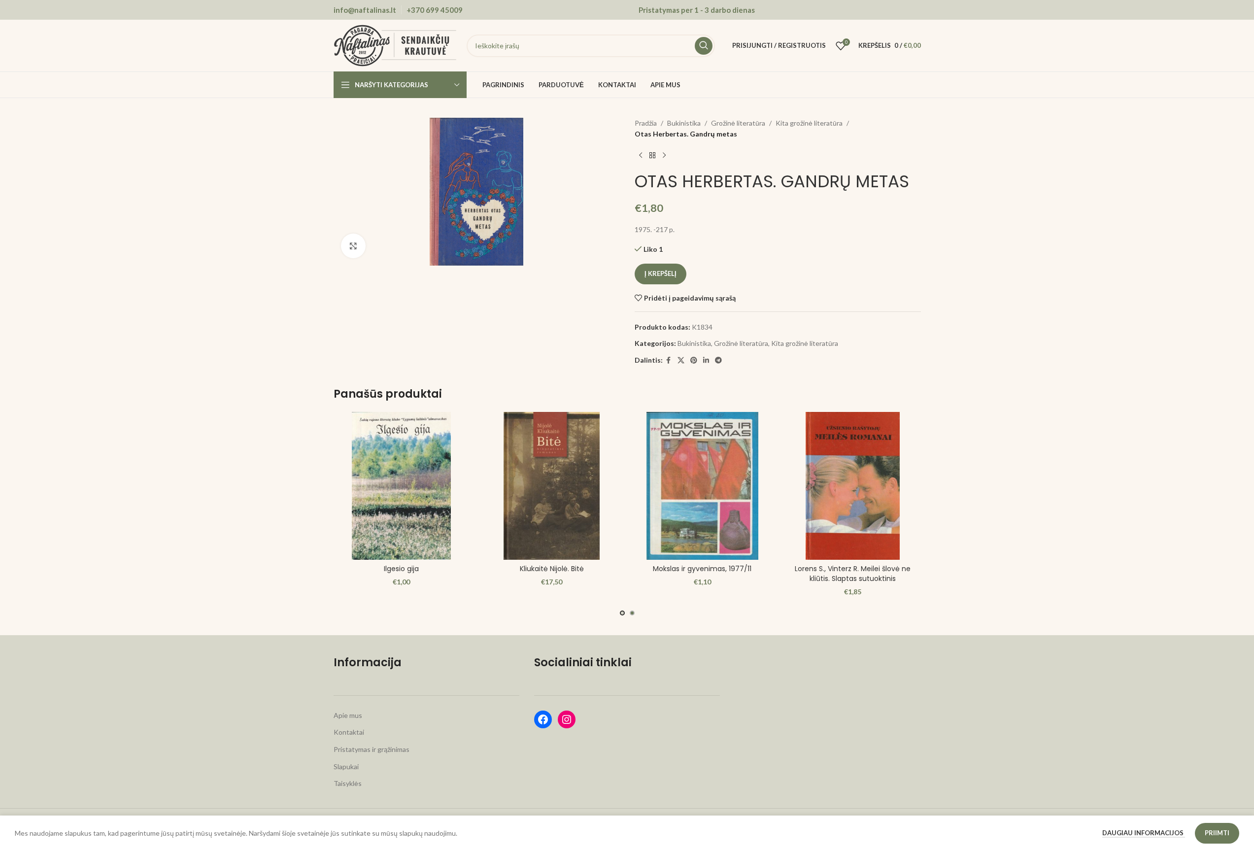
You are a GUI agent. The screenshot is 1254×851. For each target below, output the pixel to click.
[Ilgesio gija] (402, 486)
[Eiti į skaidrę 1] (622, 613)
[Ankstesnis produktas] (640, 156)
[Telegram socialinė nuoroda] (718, 360)
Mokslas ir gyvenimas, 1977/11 (702, 569)
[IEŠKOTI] (703, 46)
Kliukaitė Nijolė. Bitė (552, 569)
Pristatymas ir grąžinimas (371, 749)
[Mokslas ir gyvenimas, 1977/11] (703, 486)
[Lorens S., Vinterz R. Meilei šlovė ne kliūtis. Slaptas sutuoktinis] (853, 486)
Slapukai (346, 766)
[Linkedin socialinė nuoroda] (706, 360)
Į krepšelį (660, 273)
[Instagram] (567, 719)
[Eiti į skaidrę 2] (632, 613)
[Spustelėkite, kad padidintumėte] (353, 246)
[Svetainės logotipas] (395, 44)
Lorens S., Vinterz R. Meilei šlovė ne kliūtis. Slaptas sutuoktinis (853, 573)
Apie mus (348, 715)
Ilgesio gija (401, 569)
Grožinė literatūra (738, 123)
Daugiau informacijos (1143, 833)
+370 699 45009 (435, 9)
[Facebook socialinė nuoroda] (669, 360)
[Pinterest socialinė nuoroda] (693, 360)
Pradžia (646, 123)
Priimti (1217, 833)
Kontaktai (349, 732)
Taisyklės (348, 783)
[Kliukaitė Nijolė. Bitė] (552, 486)
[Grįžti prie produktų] (652, 156)
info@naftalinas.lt (365, 9)
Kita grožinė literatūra (809, 123)
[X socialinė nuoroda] (681, 360)
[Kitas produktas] (664, 156)
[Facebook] (543, 719)
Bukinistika (684, 123)
